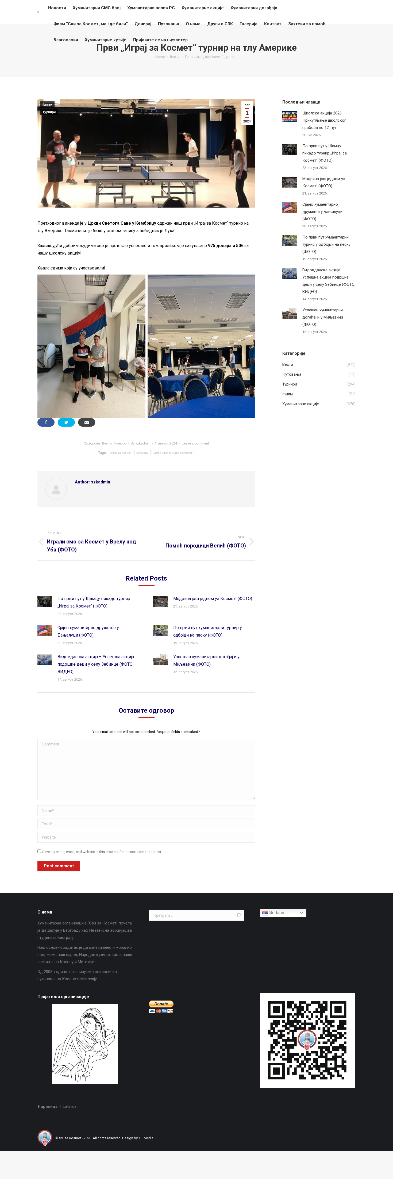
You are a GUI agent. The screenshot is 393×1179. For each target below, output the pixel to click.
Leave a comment (195, 443)
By (141, 443)
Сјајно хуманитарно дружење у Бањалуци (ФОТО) (88, 631)
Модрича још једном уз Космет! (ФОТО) (212, 598)
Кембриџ (142, 452)
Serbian (276, 912)
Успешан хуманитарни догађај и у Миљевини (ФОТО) (206, 660)
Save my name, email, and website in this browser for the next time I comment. (102, 852)
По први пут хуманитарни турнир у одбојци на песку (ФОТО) (207, 631)
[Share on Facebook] (46, 422)
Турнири (49, 112)
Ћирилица (48, 1106)
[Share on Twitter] (66, 422)
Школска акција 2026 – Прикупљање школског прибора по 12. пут (324, 120)
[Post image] (44, 601)
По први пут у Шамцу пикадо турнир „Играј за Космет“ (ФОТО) (93, 602)
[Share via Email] (86, 422)
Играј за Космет (121, 452)
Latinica (69, 1106)
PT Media (146, 1138)
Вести (47, 105)
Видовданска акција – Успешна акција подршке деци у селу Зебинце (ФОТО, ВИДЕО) (95, 664)
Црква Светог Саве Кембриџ (172, 452)
